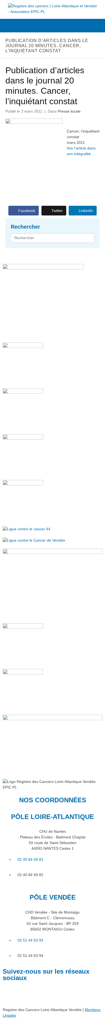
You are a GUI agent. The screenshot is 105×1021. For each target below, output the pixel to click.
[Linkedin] (9, 993)
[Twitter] (24, 993)
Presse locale (69, 111)
